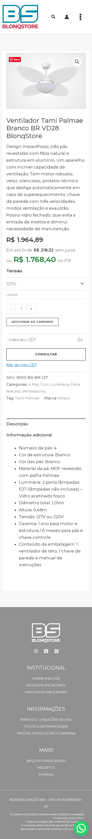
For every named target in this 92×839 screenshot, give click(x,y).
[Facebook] (46, 651)
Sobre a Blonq (46, 678)
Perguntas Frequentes (46, 692)
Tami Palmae (27, 398)
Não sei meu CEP (21, 365)
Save (17, 59)
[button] (53, 17)
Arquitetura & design (46, 761)
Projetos (46, 767)
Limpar (12, 295)
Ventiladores (34, 391)
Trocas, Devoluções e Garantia (46, 733)
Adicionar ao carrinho (32, 322)
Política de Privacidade (46, 726)
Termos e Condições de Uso (46, 719)
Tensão (14, 270)
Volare (64, 398)
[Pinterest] (56, 651)
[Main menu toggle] (80, 17)
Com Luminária (54, 384)
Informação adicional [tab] (29, 434)
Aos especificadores (46, 685)
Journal (46, 774)
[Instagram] (36, 651)
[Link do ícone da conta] (67, 17)
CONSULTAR (46, 354)
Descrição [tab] (17, 423)
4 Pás (33, 384)
